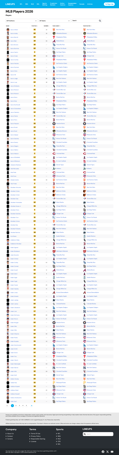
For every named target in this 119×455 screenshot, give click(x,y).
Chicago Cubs (59, 56)
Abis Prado (14, 183)
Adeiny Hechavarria (16, 397)
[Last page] (31, 405)
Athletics (58, 168)
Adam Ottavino (15, 334)
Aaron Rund (14, 131)
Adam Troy (14, 356)
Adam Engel (14, 277)
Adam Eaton (14, 274)
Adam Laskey (14, 304)
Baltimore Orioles (61, 191)
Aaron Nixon (14, 97)
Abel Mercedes (15, 168)
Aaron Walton (14, 150)
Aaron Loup (14, 82)
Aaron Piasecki (15, 123)
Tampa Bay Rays (60, 44)
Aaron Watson (15, 153)
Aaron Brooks (14, 45)
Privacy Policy (36, 436)
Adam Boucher (15, 255)
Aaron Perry (14, 120)
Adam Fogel (14, 281)
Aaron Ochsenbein (16, 108)
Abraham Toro (15, 217)
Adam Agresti (14, 247)
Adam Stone (14, 352)
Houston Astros (60, 123)
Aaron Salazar (14, 135)
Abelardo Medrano (16, 165)
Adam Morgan (14, 322)
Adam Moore (14, 319)
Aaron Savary (14, 142)
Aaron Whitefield (15, 157)
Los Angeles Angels (61, 71)
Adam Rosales (15, 341)
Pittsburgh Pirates (61, 382)
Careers (10, 439)
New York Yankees (61, 78)
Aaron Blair (14, 41)
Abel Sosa (13, 176)
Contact (10, 436)
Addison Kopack (15, 386)
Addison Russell (15, 394)
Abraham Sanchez (16, 213)
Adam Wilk (14, 371)
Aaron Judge (14, 78)
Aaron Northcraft (15, 105)
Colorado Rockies (60, 303)
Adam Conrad (14, 266)
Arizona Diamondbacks (62, 292)
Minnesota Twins (60, 134)
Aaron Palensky (15, 112)
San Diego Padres (61, 52)
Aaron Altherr (14, 30)
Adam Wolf (14, 375)
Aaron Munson (15, 90)
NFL (59, 434)
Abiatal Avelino (15, 180)
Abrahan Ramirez (15, 232)
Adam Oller (14, 326)
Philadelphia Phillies (61, 37)
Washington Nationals (62, 251)
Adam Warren (14, 367)
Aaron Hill (13, 75)
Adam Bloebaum (15, 251)
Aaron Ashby (14, 33)
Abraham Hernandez (16, 202)
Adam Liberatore (15, 307)
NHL (59, 444)
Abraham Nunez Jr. (16, 206)
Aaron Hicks (14, 71)
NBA (59, 436)
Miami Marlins (60, 202)
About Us (10, 434)
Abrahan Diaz (14, 225)
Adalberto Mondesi (16, 244)
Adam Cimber (14, 259)
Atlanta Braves (60, 41)
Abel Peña (13, 172)
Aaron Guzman (15, 67)
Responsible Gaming (38, 439)
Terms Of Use (35, 434)
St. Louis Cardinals (61, 161)
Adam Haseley (15, 289)
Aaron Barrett (14, 37)
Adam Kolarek (14, 296)
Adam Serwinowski (16, 345)
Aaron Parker (14, 116)
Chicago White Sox (61, 86)
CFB (59, 441)
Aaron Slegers (14, 146)
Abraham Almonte (16, 187)
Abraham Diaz (14, 198)
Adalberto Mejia (15, 240)
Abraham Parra (15, 210)
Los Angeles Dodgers (62, 67)
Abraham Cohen (15, 191)
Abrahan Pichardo (16, 229)
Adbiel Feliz (14, 382)
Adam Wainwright (15, 364)
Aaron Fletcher (15, 63)
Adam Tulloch (14, 360)
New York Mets (60, 29)
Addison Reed (14, 390)
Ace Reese (13, 236)
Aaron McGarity (15, 86)
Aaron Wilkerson (15, 161)
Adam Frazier (14, 285)
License (33, 441)
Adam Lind (14, 311)
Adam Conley (14, 262)
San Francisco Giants (61, 63)
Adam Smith (14, 349)
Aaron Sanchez (15, 138)
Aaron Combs (14, 60)
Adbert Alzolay (15, 379)
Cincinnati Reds (60, 153)
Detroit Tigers (60, 164)
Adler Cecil (14, 401)
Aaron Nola (14, 101)
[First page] (7, 405)
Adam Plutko (14, 337)
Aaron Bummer (15, 48)
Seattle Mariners (60, 236)
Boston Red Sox (60, 97)
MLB (59, 439)
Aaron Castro (14, 52)
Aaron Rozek (14, 127)
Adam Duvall (14, 270)
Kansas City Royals (61, 48)
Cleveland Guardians (61, 142)
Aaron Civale (14, 56)
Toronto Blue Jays (61, 89)
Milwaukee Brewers (61, 33)
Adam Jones (14, 292)
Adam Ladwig (14, 300)
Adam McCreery (15, 315)
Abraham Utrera (15, 221)
